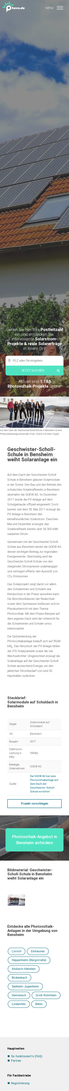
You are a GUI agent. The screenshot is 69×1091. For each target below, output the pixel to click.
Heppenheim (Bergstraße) (29, 960)
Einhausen (38, 951)
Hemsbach (19, 995)
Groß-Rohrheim (46, 995)
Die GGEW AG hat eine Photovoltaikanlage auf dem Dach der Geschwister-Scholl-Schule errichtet (44, 784)
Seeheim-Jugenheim (25, 986)
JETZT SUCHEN (33, 370)
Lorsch (16, 951)
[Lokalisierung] (8, 361)
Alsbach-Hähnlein (24, 969)
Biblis (39, 1004)
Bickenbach (19, 977)
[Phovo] (34, 6)
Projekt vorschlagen (34, 803)
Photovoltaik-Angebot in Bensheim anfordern (34, 839)
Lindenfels (19, 1004)
